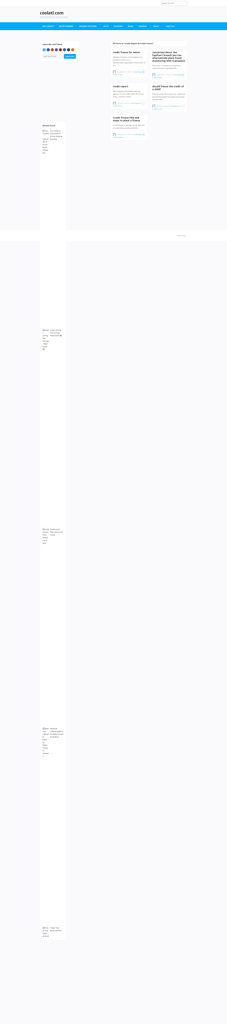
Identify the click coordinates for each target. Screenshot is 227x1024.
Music (130, 26)
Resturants (48, 26)
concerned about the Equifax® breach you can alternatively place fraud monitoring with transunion (168, 56)
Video (61, 34)
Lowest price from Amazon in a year (56, 532)
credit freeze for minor (126, 52)
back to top (181, 236)
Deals (156, 26)
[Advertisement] (139, 14)
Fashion (142, 26)
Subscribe (70, 56)
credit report (120, 86)
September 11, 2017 (124, 72)
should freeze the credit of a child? (168, 88)
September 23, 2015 (124, 134)
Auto (106, 26)
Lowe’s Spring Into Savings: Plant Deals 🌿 (56, 333)
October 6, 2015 (122, 103)
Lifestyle (170, 26)
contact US (48, 34)
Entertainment (66, 26)
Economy (118, 26)
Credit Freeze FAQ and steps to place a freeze (126, 119)
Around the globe (88, 26)
